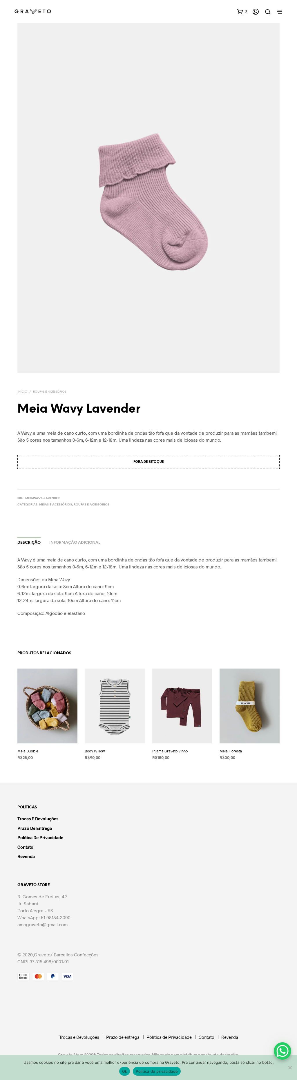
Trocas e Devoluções (37, 818)
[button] (242, 11)
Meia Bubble (27, 751)
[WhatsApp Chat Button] (282, 1051)
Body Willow (95, 751)
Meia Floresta (231, 751)
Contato (25, 847)
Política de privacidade (157, 1071)
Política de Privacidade (40, 837)
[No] (290, 1067)
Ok (124, 1071)
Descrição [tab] (29, 543)
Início (22, 391)
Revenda (26, 856)
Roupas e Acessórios (49, 391)
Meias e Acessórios (55, 504)
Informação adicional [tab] (74, 543)
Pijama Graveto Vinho (170, 751)
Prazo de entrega (34, 828)
